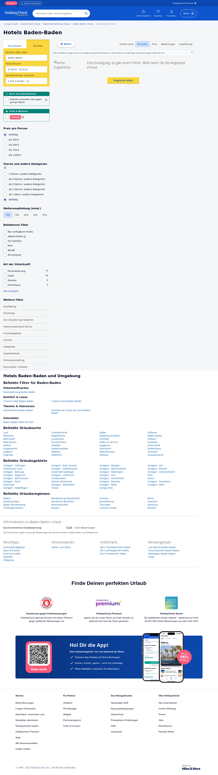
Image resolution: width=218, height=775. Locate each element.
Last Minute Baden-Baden (162, 547)
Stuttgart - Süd (107, 475)
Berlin (151, 498)
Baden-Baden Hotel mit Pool (18, 422)
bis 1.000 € (15, 155)
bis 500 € (14, 145)
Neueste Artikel (166, 731)
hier (163, 53)
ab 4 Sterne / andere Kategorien (27, 179)
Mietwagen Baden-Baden (161, 553)
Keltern (7, 445)
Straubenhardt (155, 454)
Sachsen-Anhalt (108, 507)
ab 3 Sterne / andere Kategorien (27, 184)
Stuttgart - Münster (110, 481)
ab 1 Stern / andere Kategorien (26, 194)
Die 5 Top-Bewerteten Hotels (115, 547)
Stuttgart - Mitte (108, 484)
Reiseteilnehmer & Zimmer (20, 75)
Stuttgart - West (156, 484)
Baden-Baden (155, 435)
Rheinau (104, 454)
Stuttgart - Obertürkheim (113, 468)
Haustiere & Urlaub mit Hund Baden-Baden (71, 411)
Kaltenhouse (154, 448)
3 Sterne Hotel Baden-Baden (66, 401)
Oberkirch (56, 454)
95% (44, 214)
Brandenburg (107, 501)
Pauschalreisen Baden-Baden (164, 550)
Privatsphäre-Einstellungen (124, 720)
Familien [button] (7, 339)
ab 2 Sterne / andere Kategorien (27, 189)
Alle (8, 214)
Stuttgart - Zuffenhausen (64, 468)
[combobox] (26, 58)
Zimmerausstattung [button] (13, 360)
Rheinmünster (107, 451)
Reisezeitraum (13, 63)
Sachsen (104, 498)
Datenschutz (117, 714)
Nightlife (8, 556)
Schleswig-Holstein (13, 507)
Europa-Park (106, 487)
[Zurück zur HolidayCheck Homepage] (16, 13)
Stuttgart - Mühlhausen (15, 478)
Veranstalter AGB (119, 703)
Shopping (8, 560)
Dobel (103, 432)
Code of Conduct (71, 726)
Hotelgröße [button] (9, 346)
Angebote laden (123, 80)
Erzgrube (8, 454)
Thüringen (105, 504)
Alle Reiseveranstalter (26, 743)
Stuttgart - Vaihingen (14, 465)
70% (17, 214)
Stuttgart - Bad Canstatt (64, 465)
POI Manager (70, 708)
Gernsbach (105, 448)
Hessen (55, 507)
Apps (18, 737)
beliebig (13, 134)
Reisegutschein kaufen (26, 726)
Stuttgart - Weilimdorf (63, 484)
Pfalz (150, 475)
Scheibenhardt (59, 432)
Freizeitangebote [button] (12, 333)
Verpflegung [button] (9, 306)
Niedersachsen (11, 501)
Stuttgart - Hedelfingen (15, 487)
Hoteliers (67, 703)
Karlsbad (152, 442)
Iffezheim (8, 435)
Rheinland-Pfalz (59, 504)
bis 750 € (14, 150)
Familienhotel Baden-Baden (18, 410)
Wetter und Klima (61, 547)
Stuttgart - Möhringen (111, 471)
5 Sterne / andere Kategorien (25, 174)
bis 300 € (14, 139)
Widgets (67, 714)
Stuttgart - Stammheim (112, 478)
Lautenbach (57, 438)
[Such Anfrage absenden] (86, 13)
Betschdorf (9, 438)
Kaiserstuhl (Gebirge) (62, 471)
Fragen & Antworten (25, 708)
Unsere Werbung (167, 708)
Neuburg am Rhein (110, 435)
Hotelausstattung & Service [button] (17, 326)
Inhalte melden (22, 749)
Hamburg (153, 504)
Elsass (151, 478)
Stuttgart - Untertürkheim (161, 471)
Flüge (151, 556)
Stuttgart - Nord (11, 481)
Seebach (7, 451)
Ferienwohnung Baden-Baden (19, 392)
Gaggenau (105, 445)
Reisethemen (165, 726)
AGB (113, 726)
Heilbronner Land (12, 468)
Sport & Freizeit (11, 550)
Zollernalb (8, 484)
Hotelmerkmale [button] (11, 353)
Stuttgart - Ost (155, 465)
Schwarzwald (58, 478)
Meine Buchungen (24, 703)
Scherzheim (154, 445)
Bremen (152, 507)
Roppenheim (58, 435)
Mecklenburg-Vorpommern (65, 498)
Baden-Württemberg (14, 504)
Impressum (116, 731)
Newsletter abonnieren (26, 720)
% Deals (10, 3)
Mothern (56, 451)
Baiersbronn (10, 442)
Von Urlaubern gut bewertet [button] (18, 319)
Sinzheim (153, 451)
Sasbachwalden (59, 448)
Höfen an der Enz (109, 442)
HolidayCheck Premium (183, 3)
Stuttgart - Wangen (110, 465)
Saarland (152, 501)
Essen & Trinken (12, 553)
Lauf (5, 432)
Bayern (7, 498)
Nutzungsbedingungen (122, 708)
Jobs (161, 720)
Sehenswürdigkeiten (14, 547)
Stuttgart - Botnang (13, 471)
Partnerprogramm (72, 720)
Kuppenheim (10, 448)
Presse (162, 714)
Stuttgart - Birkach (157, 468)
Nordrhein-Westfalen (62, 501)
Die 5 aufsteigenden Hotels (114, 550)
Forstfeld (104, 438)
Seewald (55, 445)
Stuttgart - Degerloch (14, 475)
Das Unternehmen (168, 703)
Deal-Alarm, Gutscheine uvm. (30, 714)
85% (26, 214)
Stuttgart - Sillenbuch (62, 475)
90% (35, 214)
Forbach (152, 438)
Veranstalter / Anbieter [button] (15, 366)
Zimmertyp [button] (9, 313)
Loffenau (152, 432)
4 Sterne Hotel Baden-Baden (18, 401)
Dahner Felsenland (61, 481)
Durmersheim (58, 442)
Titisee (54, 487)
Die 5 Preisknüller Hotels (113, 553)
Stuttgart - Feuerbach (159, 481)
